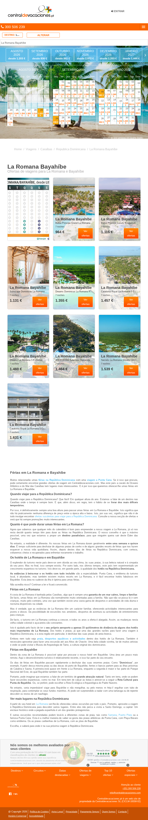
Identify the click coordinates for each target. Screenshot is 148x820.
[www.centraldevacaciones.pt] (30, 11)
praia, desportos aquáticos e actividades (61, 638)
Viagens (31, 149)
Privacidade (71, 811)
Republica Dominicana (71, 149)
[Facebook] (10, 793)
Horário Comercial (17, 816)
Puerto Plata (125, 715)
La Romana (42, 704)
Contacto (122, 811)
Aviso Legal (57, 811)
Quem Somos (108, 811)
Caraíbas (46, 149)
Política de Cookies (39, 811)
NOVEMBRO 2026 (85, 55)
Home (18, 149)
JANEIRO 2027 (131, 55)
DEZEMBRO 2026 (108, 55)
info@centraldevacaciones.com (125, 793)
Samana (112, 715)
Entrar (118, 11)
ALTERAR (43, 35)
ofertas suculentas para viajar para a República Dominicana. (66, 516)
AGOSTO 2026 (16, 55)
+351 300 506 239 (132, 788)
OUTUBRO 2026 (62, 55)
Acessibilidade (36, 816)
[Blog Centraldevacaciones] (16, 793)
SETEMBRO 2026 (39, 55)
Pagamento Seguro (89, 811)
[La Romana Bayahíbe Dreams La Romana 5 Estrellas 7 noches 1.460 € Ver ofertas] (28, 346)
